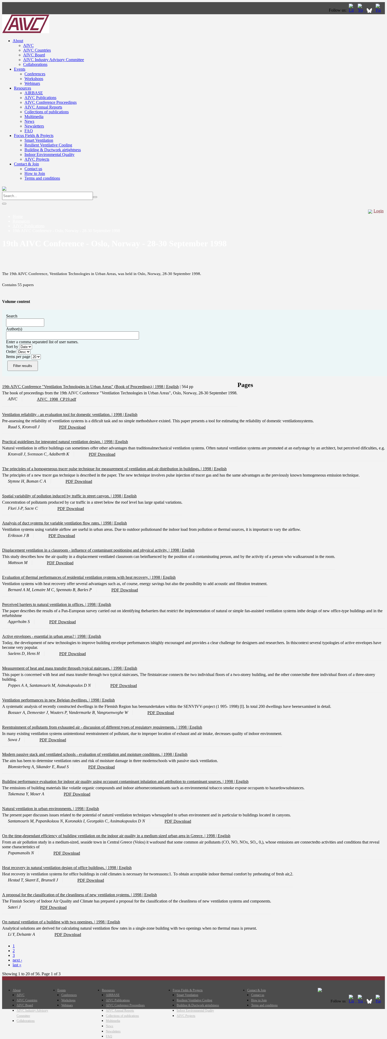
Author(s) (14, 329)
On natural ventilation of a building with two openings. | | (54, 922)
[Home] (25, 32)
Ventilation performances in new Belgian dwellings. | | (52, 700)
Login (379, 211)
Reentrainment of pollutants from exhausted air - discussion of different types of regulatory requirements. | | (96, 727)
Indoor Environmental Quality (49, 154)
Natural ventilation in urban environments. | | (44, 808)
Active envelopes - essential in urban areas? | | (45, 636)
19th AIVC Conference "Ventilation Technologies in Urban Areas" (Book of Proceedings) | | (84, 386)
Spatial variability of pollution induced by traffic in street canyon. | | (63, 496)
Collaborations (35, 64)
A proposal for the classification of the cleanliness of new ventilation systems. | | (73, 895)
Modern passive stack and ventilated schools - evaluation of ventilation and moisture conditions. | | (88, 754)
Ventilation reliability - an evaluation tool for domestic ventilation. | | (63, 414)
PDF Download (72, 427)
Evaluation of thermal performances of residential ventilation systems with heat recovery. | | (82, 577)
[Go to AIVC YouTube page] (360, 10)
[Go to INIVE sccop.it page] (379, 10)
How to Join (34, 173)
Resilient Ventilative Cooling (48, 145)
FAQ (28, 131)
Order (11, 351)
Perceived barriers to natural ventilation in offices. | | (50, 604)
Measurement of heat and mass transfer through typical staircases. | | (63, 668)
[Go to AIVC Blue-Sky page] (369, 10)
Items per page (18, 356)
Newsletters (34, 126)
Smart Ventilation (38, 140)
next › (17, 960)
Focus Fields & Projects (33, 135)
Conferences (34, 74)
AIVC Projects (36, 159)
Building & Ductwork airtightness (52, 150)
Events (19, 69)
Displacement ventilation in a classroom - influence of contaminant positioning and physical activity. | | (92, 550)
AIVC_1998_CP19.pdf (56, 399)
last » (17, 965)
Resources (22, 88)
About (18, 40)
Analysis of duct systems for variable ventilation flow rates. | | (58, 523)
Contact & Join (26, 164)
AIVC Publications (40, 97)
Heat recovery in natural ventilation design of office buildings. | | (60, 867)
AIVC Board (34, 55)
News (29, 121)
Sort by (12, 346)
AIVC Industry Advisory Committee (53, 59)
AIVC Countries (37, 50)
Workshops (33, 78)
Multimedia (33, 116)
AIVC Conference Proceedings (50, 102)
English (172, 386)
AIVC (28, 45)
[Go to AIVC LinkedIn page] (352, 10)
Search (11, 316)
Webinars (32, 83)
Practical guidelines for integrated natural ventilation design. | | (58, 441)
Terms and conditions (42, 178)
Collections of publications (46, 112)
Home (18, 216)
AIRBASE (33, 93)
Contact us (33, 168)
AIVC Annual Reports (43, 107)
